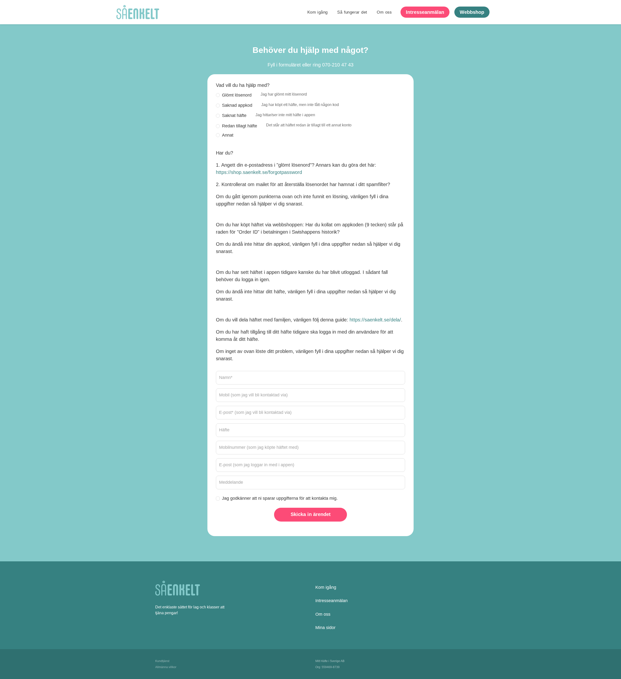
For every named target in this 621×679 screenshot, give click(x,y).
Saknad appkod (280, 105)
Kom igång (317, 12)
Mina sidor (325, 627)
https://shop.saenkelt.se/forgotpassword (259, 172)
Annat (227, 135)
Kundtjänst (162, 661)
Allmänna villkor (165, 667)
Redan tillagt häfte (286, 125)
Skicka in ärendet (311, 514)
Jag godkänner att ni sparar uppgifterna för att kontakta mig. (280, 498)
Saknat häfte (268, 115)
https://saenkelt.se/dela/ (375, 319)
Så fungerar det (352, 12)
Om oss (384, 12)
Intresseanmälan (331, 600)
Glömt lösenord (264, 95)
